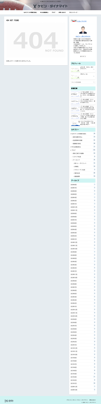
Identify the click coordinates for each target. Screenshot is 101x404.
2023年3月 (83, 300)
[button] (94, 82)
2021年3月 (83, 377)
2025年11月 (83, 210)
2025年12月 (83, 207)
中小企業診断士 (83, 147)
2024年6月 (83, 255)
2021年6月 (83, 367)
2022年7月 (83, 325)
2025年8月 (83, 216)
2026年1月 (83, 204)
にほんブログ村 (81, 21)
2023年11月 (83, 274)
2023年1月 (83, 306)
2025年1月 (83, 239)
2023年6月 (83, 290)
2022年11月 (83, 313)
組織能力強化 (84, 143)
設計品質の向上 (84, 137)
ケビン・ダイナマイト (83, 36)
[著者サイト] (81, 56)
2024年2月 (83, 268)
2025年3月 (83, 232)
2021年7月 (83, 364)
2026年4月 (83, 197)
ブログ (83, 150)
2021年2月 (83, 380)
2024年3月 (83, 264)
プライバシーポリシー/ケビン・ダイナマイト (77, 400)
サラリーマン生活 (84, 169)
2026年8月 (83, 184)
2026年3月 (83, 200)
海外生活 (84, 173)
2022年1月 (83, 345)
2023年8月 (83, 284)
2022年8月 (83, 322)
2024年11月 (83, 245)
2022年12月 (83, 309)
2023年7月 (83, 287)
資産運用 (84, 176)
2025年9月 (83, 213)
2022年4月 (83, 335)
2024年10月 (83, 248)
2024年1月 (83, 271)
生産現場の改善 (84, 140)
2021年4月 (83, 373)
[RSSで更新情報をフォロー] (85, 56)
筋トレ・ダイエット (84, 163)
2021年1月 (83, 383)
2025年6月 (83, 223)
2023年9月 (83, 280)
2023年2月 (83, 303)
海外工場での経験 (84, 153)
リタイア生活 (84, 156)
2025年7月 (83, 220)
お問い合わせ (92, 400)
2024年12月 (83, 242)
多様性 (84, 166)
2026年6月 (83, 191)
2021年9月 (83, 357)
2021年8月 (83, 361)
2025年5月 (83, 226)
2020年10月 (83, 389)
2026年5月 (83, 194)
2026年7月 (83, 187)
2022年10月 (83, 316)
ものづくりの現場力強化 (83, 133)
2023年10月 (83, 277)
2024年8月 (83, 252)
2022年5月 (83, 332)
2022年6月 (83, 329)
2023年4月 (83, 297)
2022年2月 (83, 341)
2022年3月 (83, 338)
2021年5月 (83, 370)
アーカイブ (84, 160)
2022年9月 (83, 319)
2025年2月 (83, 236)
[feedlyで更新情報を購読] (83, 56)
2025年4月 (83, 229)
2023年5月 (83, 293)
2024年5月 (83, 258)
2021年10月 (83, 354)
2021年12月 (83, 348)
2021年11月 (83, 351)
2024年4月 (83, 261)
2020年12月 (83, 386)
